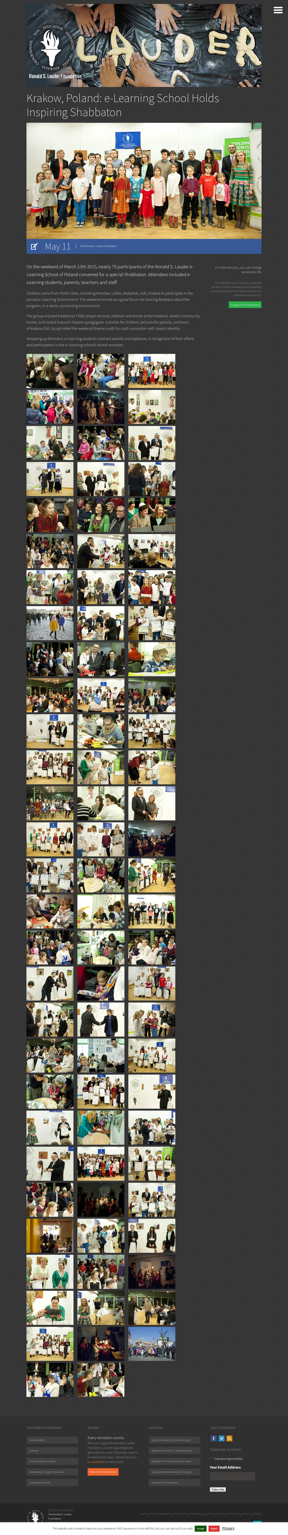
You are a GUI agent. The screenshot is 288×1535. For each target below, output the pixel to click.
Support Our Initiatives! (245, 305)
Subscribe (217, 1489)
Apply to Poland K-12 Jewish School (172, 1450)
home (144, 1513)
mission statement (160, 1513)
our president (180, 1513)
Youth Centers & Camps (42, 1461)
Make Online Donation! (103, 1472)
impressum (233, 1513)
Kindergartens (37, 1440)
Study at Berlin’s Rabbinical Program (172, 1472)
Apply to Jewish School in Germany (171, 1440)
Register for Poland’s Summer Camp (171, 1461)
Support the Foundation (165, 1482)
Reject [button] (214, 1528)
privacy (246, 1513)
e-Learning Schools (40, 1482)
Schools (33, 1450)
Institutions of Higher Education (46, 1472)
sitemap (257, 1513)
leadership (196, 1513)
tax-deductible (96, 1462)
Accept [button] (200, 1528)
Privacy (228, 1528)
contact (220, 1513)
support (209, 1513)
